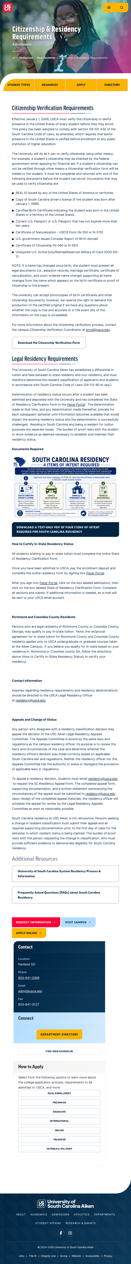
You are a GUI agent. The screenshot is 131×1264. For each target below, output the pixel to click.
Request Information (33, 922)
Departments (104, 1214)
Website (76, 1255)
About (21, 1214)
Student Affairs (48, 1223)
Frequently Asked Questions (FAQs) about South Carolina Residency (59, 895)
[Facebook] (60, 1233)
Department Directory (59, 1034)
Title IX (33, 1255)
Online (59, 1130)
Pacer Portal (76, 404)
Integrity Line (48, 1255)
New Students (46, 57)
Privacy (108, 1255)
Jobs (21, 1255)
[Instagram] (70, 1233)
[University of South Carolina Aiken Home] (7, 7)
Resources (26, 57)
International (59, 1121)
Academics (38, 1214)
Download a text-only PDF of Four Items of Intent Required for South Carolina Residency (58, 529)
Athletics (82, 1214)
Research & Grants (81, 1223)
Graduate (59, 1111)
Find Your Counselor (59, 1051)
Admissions (60, 1214)
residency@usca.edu (30, 700)
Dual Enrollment (59, 1093)
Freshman (59, 1102)
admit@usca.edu (30, 991)
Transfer (59, 1139)
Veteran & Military (59, 1148)
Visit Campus (76, 922)
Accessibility (92, 1255)
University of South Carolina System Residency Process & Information (59, 873)
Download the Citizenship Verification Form (49, 342)
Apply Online (26, 933)
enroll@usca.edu (98, 329)
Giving (63, 1255)
